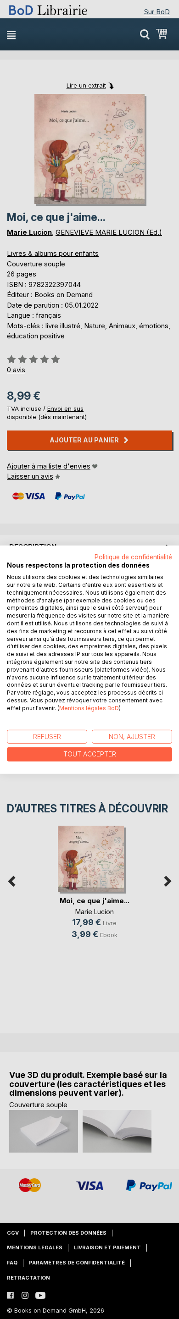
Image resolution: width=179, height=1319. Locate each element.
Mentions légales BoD (89, 708)
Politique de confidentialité (133, 556)
